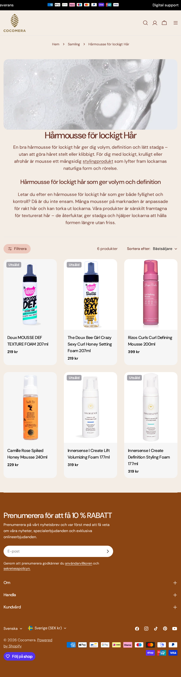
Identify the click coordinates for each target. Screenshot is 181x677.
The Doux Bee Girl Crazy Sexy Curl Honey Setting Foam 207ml (90, 344)
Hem (55, 44)
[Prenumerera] (108, 551)
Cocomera (27, 640)
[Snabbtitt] (50, 269)
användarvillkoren (78, 563)
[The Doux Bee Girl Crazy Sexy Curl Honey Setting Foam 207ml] (90, 294)
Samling (74, 44)
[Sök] (145, 22)
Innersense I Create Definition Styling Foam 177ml (149, 457)
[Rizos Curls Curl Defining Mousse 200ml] (150, 294)
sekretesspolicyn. (17, 568)
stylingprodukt (98, 161)
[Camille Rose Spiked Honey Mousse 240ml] (30, 407)
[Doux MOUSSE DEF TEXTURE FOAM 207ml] (30, 294)
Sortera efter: (138, 248)
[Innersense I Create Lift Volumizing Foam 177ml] (90, 407)
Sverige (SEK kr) (48, 628)
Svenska (11, 628)
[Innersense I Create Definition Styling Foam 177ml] (150, 407)
